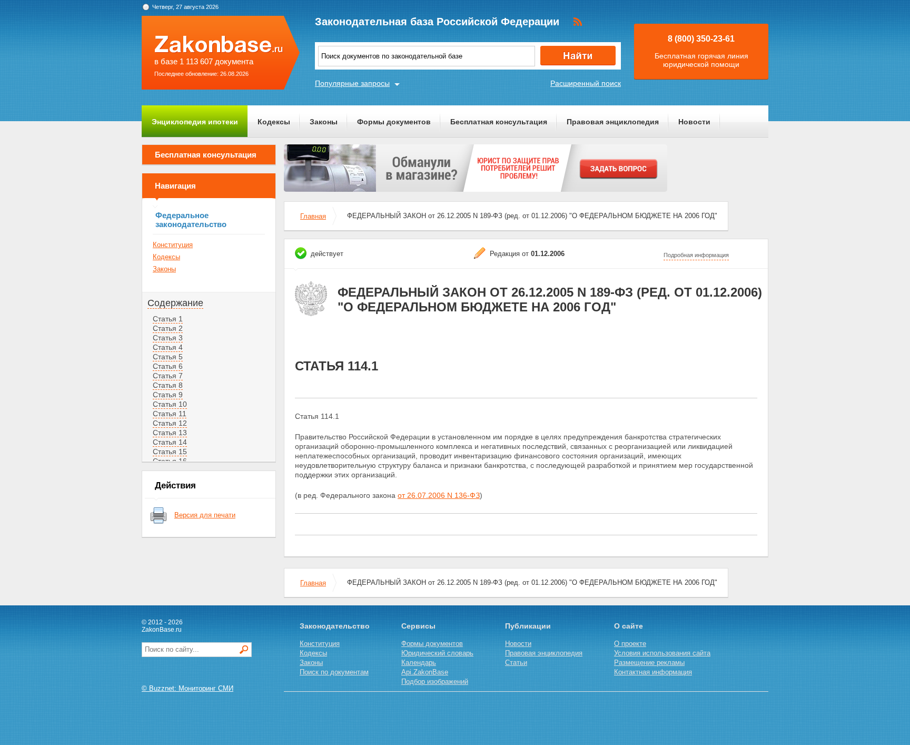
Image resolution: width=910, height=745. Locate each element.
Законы (324, 121)
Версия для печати (204, 515)
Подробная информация (696, 255)
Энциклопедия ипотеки (195, 121)
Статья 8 (168, 385)
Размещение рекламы (649, 662)
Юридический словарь (437, 653)
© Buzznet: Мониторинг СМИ (187, 688)
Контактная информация (653, 672)
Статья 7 (168, 375)
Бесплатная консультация (498, 121)
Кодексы (274, 121)
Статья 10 (170, 404)
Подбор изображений (434, 681)
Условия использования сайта (662, 653)
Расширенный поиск (585, 83)
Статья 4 (168, 347)
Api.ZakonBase (424, 672)
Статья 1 (168, 319)
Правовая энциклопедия (613, 121)
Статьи (516, 662)
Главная (313, 216)
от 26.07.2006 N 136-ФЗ (439, 495)
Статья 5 (168, 356)
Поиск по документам (334, 672)
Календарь (418, 662)
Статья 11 (169, 413)
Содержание (175, 303)
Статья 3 (168, 338)
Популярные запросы (352, 83)
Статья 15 (170, 451)
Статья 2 (168, 328)
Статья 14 (170, 442)
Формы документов (394, 121)
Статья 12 (170, 423)
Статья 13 (170, 432)
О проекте (630, 644)
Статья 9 (168, 394)
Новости (694, 121)
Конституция (173, 245)
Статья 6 (168, 366)
